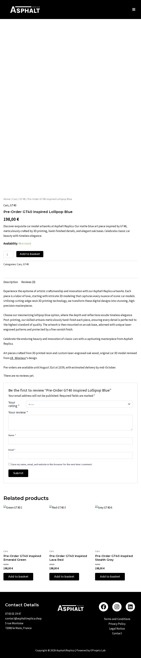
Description (10, 282)
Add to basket (30, 254)
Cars (15, 199)
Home (6, 199)
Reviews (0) (28, 282)
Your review (18, 412)
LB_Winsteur (18, 358)
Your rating (14, 404)
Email (11, 449)
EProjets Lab (98, 650)
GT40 (22, 199)
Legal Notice (117, 628)
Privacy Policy (117, 624)
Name (12, 435)
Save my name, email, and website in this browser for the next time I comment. (51, 464)
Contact (117, 633)
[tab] (10, 282)
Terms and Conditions (117, 619)
